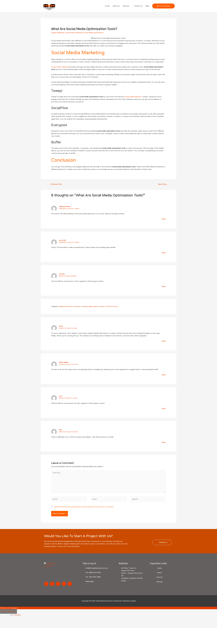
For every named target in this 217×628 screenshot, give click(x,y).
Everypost (59, 125)
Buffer (56, 142)
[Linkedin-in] (58, 584)
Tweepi (56, 91)
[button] (162, 542)
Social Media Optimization (93, 33)
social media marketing (74, 33)
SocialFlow (59, 108)
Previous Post (55, 184)
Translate (17, 615)
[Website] (148, 500)
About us (116, 6)
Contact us (138, 6)
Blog (147, 6)
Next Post (163, 184)
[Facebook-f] (46, 584)
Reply (164, 219)
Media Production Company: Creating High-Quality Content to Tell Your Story (88, 306)
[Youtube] (70, 584)
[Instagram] (52, 584)
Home (107, 6)
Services (126, 6)
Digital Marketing (57, 33)
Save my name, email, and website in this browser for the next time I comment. (84, 507)
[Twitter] (64, 584)
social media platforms (133, 97)
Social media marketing (60, 67)
